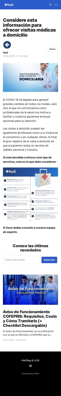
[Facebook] (30, 366)
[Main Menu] (56, 4)
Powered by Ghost (30, 373)
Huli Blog (26, 360)
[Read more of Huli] (7, 45)
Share (52, 49)
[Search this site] (50, 4)
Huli (5, 52)
